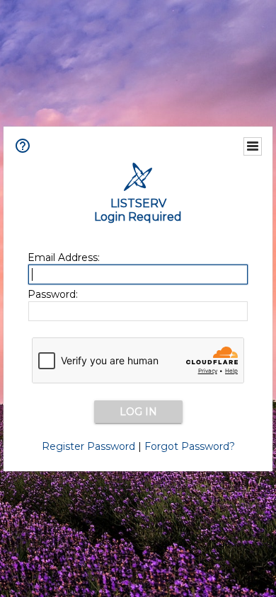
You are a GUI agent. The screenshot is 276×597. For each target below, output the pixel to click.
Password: (53, 294)
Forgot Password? (189, 446)
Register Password (88, 446)
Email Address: (64, 257)
